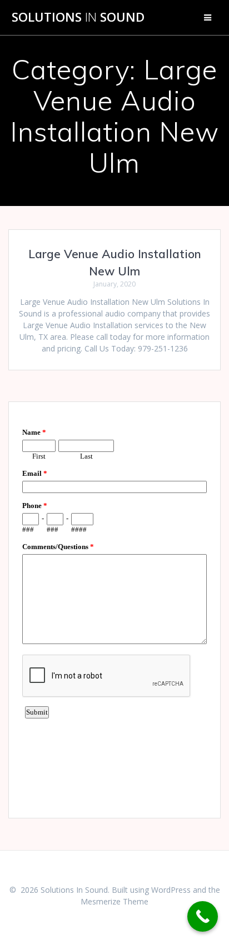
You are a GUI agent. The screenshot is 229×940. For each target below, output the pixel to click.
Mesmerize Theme (114, 901)
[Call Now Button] (202, 916)
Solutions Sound (78, 17)
